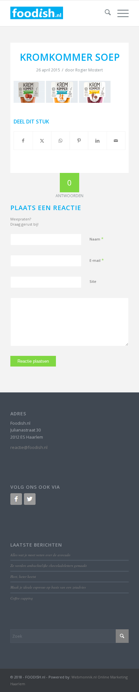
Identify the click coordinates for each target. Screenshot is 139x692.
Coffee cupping (21, 598)
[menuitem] (104, 13)
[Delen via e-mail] (116, 141)
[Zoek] (104, 13)
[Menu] (120, 13)
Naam (96, 239)
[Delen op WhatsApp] (60, 141)
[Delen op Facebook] (23, 141)
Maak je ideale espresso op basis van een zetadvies (48, 587)
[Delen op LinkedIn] (97, 141)
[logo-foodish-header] (57, 13)
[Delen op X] (42, 141)
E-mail (97, 260)
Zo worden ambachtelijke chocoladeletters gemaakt (48, 565)
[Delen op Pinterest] (79, 141)
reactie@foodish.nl (29, 447)
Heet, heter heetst (23, 576)
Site (93, 281)
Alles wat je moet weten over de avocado (40, 554)
